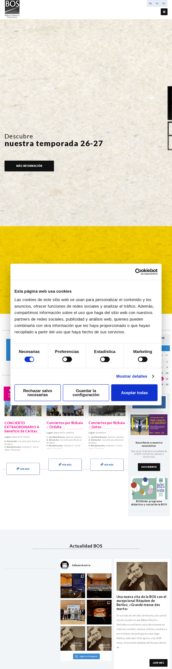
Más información (29, 166)
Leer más (158, 662)
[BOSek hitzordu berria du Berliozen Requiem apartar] (99, 638)
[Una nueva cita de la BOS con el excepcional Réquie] (72, 638)
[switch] (67, 359)
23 (167, 378)
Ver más (25, 468)
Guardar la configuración (86, 392)
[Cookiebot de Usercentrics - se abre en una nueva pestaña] (143, 272)
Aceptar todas (134, 392)
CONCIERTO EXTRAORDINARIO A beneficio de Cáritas (22, 427)
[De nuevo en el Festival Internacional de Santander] (72, 585)
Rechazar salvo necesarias (37, 392)
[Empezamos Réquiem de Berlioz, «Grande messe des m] (99, 585)
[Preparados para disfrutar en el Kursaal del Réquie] (72, 612)
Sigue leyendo (142, 652)
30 (167, 384)
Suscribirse (149, 466)
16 (167, 372)
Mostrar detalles (131, 376)
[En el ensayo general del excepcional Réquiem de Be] (99, 612)
